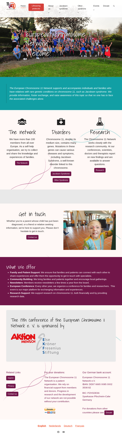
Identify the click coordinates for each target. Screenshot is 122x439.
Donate (109, 413)
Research (100, 170)
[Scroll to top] (116, 433)
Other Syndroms (61, 180)
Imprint (10, 378)
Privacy (11, 386)
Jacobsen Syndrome (61, 174)
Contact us (32, 237)
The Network (22, 163)
